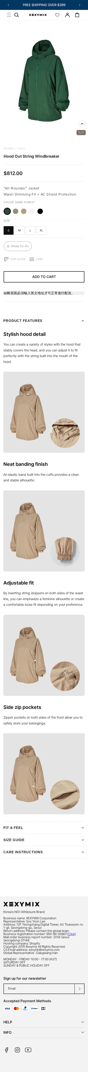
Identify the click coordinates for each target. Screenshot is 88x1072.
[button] (9, 15)
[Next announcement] (80, 5)
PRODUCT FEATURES (22, 321)
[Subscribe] (79, 988)
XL (43, 231)
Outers (21, 148)
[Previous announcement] (8, 5)
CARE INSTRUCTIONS (23, 852)
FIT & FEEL (13, 828)
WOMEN (9, 148)
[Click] (71, 934)
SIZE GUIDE (14, 840)
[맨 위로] (82, 123)
